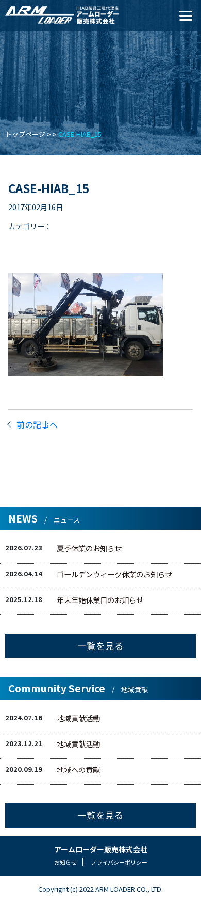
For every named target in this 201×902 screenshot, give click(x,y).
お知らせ (65, 862)
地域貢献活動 (78, 718)
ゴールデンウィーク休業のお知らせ (114, 573)
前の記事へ (37, 424)
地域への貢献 (78, 769)
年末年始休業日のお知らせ (100, 599)
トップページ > (28, 134)
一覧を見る (100, 645)
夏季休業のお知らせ (89, 548)
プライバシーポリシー (119, 862)
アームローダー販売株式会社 (100, 849)
